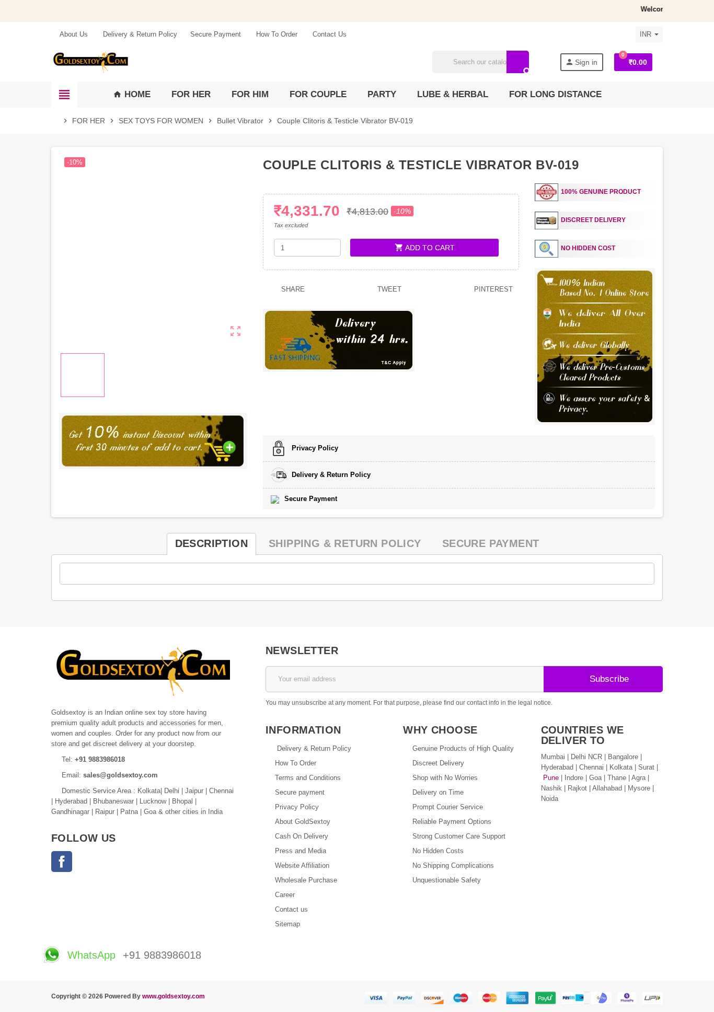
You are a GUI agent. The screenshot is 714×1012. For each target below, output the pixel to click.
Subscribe (608, 679)
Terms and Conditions (308, 778)
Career (285, 895)
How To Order (275, 34)
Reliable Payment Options (451, 821)
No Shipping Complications (453, 865)
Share (292, 289)
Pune (551, 778)
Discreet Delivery (438, 763)
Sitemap (287, 924)
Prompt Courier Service (447, 807)
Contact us (291, 909)
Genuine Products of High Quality (463, 748)
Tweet (388, 289)
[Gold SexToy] (90, 61)
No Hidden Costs (438, 851)
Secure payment (300, 792)
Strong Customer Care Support (458, 836)
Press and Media (300, 851)
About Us (73, 34)
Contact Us (328, 34)
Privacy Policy (297, 807)
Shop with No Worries (445, 778)
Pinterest (492, 289)
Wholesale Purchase (306, 880)
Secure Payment (215, 34)
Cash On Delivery (301, 836)
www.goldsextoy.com (173, 996)
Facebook (61, 861)
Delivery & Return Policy (139, 34)
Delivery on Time (438, 792)
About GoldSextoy (302, 821)
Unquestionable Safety (446, 880)
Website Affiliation (302, 865)
